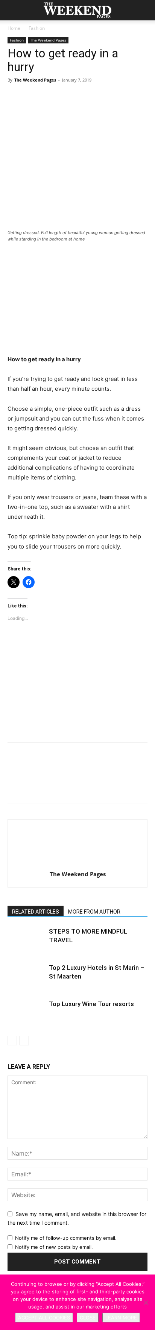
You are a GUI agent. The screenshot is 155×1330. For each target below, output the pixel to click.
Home (14, 28)
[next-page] (24, 1040)
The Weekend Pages (48, 40)
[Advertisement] (77, 299)
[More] (118, 106)
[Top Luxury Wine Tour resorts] (26, 1013)
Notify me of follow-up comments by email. (66, 1238)
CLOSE (88, 1318)
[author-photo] (77, 863)
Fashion (37, 28)
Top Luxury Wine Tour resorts (91, 1004)
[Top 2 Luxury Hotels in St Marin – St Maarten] (26, 976)
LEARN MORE (121, 1318)
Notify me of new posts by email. (54, 1247)
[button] (13, 10)
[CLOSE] (145, 1302)
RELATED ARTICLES (35, 912)
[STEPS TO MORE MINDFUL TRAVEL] (26, 940)
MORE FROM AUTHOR (94, 912)
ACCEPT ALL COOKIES (44, 1318)
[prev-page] (12, 1040)
